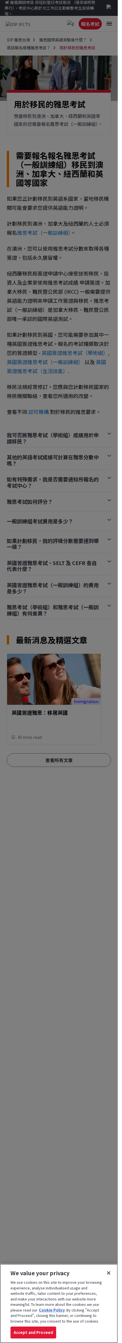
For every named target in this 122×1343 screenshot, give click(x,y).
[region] (59, 1303)
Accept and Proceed (33, 1332)
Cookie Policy (52, 1310)
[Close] (108, 1273)
